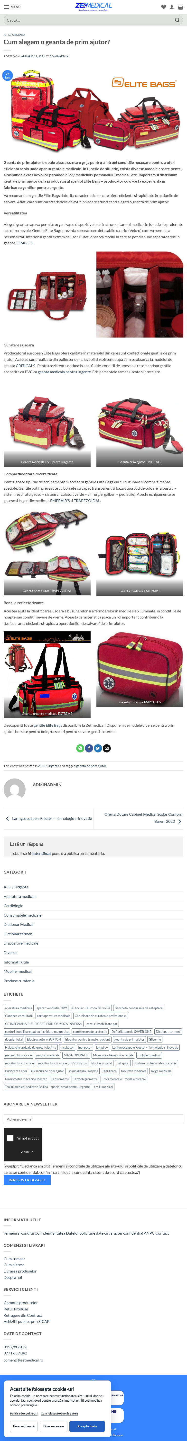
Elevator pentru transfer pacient (87, 1039)
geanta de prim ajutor (91, 766)
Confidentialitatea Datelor (57, 1233)
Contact (162, 1233)
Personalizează (24, 1426)
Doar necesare (53, 1426)
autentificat (41, 853)
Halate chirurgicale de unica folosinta (30, 1047)
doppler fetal (14, 1039)
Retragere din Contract (23, 1315)
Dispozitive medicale (21, 943)
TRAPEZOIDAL (87, 500)
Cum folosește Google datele (59, 1414)
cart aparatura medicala (53, 1016)
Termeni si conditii (19, 1233)
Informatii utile (16, 962)
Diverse (10, 952)
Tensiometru (60, 1079)
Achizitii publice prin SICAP (26, 1321)
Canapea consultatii (19, 1016)
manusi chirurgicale (18, 1055)
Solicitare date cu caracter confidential (111, 1233)
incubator (67, 1047)
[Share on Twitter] (98, 748)
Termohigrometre (85, 1079)
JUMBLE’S (24, 242)
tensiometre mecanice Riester (26, 1079)
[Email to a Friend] (107, 748)
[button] (12, 7)
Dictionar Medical (19, 924)
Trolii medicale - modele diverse (124, 1079)
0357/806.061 (16, 1346)
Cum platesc (14, 1264)
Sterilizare (110, 1071)
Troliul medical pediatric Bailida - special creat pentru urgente (47, 1087)
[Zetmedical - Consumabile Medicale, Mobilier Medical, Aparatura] (93, 7)
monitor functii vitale (19, 1063)
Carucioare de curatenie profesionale (100, 1016)
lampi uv (102, 1047)
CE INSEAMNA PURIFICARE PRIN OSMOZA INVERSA (43, 1024)
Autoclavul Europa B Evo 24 (90, 1008)
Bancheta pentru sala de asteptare (139, 1008)
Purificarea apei (16, 1071)
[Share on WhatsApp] (80, 748)
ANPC (149, 1233)
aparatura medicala (18, 1008)
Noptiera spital (101, 1063)
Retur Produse (16, 1309)
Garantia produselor (21, 1302)
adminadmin (59, 56)
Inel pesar (85, 1047)
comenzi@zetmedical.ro (23, 1360)
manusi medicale (47, 1055)
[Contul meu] (171, 7)
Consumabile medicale (22, 915)
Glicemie (155, 1039)
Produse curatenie (19, 980)
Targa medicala (161, 1071)
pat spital (122, 1063)
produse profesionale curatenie (155, 1063)
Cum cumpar (14, 1258)
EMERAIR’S (60, 500)
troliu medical (103, 1087)
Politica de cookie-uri (23, 1413)
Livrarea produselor (20, 1271)
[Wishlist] (163, 7)
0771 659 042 (15, 1353)
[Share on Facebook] (89, 748)
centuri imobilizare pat (101, 1024)
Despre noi (13, 1277)
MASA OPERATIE (76, 1055)
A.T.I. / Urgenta (15, 34)
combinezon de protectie (90, 1032)
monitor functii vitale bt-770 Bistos (62, 1063)
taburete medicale (133, 1071)
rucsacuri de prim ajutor (47, 1071)
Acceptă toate (87, 1426)
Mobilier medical (18, 971)
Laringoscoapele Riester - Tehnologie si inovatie (145, 1047)
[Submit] (177, 20)
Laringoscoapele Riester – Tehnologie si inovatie (51, 818)
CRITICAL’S (25, 365)
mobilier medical (149, 1055)
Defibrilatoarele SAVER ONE (131, 1032)
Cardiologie (13, 905)
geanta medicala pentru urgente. (65, 371)
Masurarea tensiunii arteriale (113, 1055)
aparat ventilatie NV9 (52, 1008)
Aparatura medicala (20, 896)
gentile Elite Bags (48, 725)
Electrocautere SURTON (44, 1039)
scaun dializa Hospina (83, 1071)
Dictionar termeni (18, 933)
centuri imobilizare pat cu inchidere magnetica (37, 1032)
